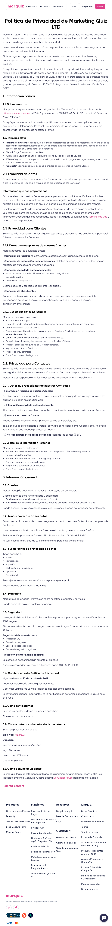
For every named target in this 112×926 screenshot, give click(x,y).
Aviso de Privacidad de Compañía (92, 860)
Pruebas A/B (37, 827)
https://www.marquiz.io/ (16, 113)
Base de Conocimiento (67, 816)
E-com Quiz (12, 816)
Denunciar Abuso (63, 777)
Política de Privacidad (92, 837)
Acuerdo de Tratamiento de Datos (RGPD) (93, 844)
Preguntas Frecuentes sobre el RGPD (92, 852)
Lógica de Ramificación (43, 851)
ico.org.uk (20, 734)
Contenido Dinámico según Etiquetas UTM (41, 839)
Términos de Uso (97, 216)
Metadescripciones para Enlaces (43, 858)
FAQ (58, 821)
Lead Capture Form (16, 826)
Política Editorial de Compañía (91, 869)
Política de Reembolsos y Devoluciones (93, 877)
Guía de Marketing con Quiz (67, 849)
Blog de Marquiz (64, 811)
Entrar (100, 6)
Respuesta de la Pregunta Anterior (40, 867)
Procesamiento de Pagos (40, 812)
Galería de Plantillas (66, 842)
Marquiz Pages (13, 832)
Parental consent (13, 785)
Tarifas (84, 826)
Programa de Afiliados (92, 821)
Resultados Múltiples (41, 833)
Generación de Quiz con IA (43, 875)
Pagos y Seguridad (90, 884)
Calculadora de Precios (18, 811)
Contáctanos (87, 816)
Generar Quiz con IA (66, 837)
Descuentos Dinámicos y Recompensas (43, 821)
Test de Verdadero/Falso (18, 821)
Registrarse (87, 6)
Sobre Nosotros (89, 811)
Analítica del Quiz (40, 846)
